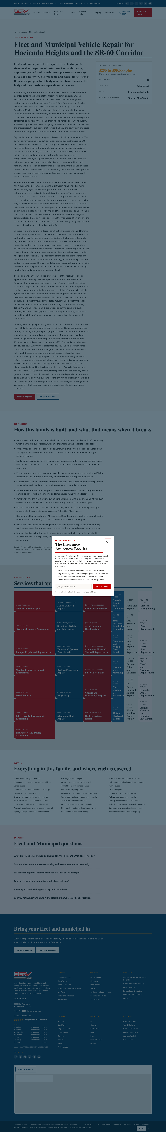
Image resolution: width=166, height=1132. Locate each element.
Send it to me (102, 586)
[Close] (108, 541)
